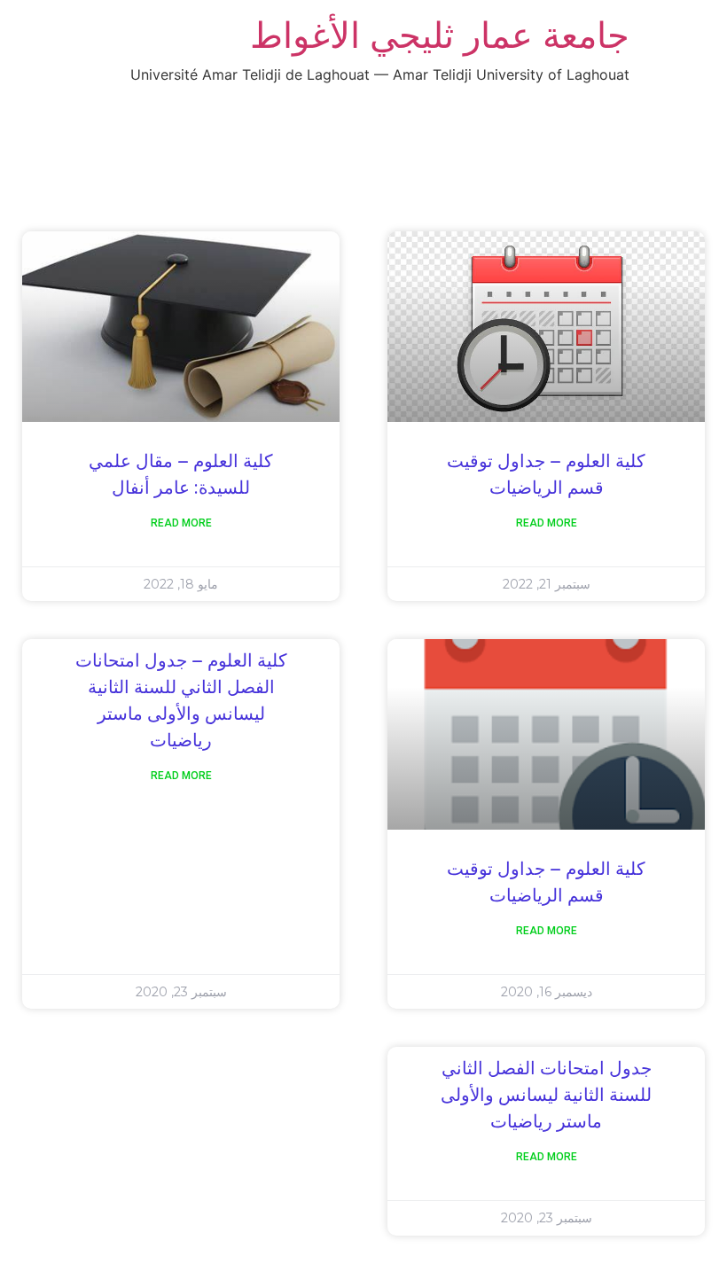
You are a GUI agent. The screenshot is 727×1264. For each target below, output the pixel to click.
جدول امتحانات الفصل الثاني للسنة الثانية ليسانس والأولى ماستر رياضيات (546, 1095)
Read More (546, 523)
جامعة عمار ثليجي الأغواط (439, 35)
